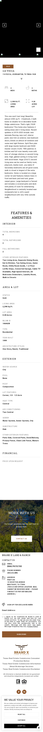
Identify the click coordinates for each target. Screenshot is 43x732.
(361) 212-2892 (12, 573)
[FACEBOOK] (19, 692)
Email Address (8, 610)
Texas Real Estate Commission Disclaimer (21, 669)
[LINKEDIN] (24, 692)
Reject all (21, 714)
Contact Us (21, 539)
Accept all (21, 726)
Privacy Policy (32, 626)
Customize (21, 720)
